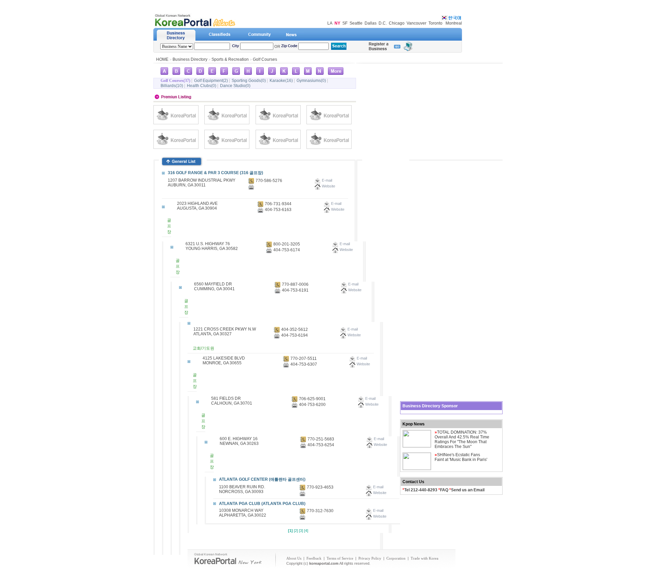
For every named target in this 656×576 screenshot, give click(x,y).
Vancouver (416, 23)
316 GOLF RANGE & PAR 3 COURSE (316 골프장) (215, 172)
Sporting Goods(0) (249, 80)
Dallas (371, 23)
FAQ (444, 490)
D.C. (383, 23)
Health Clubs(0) (201, 85)
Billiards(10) (172, 85)
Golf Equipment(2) (211, 80)
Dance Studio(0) (235, 85)
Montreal (454, 23)
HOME (162, 59)
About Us (293, 558)
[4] (306, 531)
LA (329, 23)
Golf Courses (265, 59)
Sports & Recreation (230, 59)
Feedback (314, 558)
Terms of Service (340, 558)
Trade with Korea (424, 558)
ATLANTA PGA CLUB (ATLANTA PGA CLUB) (262, 503)
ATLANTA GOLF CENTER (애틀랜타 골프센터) (262, 479)
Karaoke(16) (281, 80)
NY (337, 23)
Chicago (397, 23)
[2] (296, 531)
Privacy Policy (369, 558)
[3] (301, 531)
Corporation (396, 558)
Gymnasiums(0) (311, 80)
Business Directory (190, 59)
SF (344, 23)
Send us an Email (467, 490)
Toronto (435, 23)
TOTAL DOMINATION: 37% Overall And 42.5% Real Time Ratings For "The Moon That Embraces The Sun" (462, 439)
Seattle (356, 23)
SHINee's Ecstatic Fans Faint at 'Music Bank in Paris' (461, 457)
